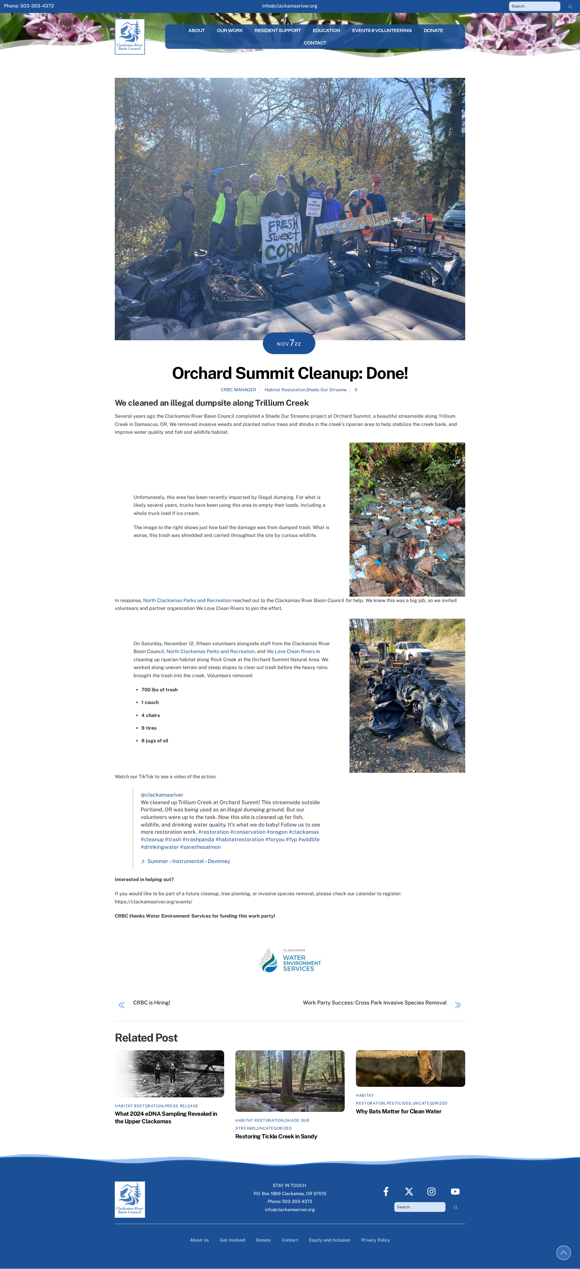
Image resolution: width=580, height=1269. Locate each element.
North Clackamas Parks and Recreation (187, 600)
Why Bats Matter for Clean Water (398, 1111)
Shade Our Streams (326, 389)
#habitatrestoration (239, 839)
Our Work (230, 30)
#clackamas (304, 832)
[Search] (570, 6)
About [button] (196, 30)
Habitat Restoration (285, 389)
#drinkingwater (160, 847)
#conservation (248, 832)
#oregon (277, 832)
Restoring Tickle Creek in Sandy (276, 1136)
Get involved (232, 1239)
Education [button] (326, 30)
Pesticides (399, 1103)
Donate (433, 30)
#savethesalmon (200, 847)
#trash (173, 839)
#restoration (213, 832)
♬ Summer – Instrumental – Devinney (185, 861)
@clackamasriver (162, 795)
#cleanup (152, 839)
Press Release (181, 1106)
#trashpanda (198, 839)
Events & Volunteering (382, 30)
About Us (199, 1239)
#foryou (275, 839)
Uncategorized (274, 1128)
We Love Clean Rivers (291, 651)
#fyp (291, 839)
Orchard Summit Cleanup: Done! (290, 372)
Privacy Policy (375, 1239)
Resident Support (278, 30)
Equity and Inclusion (329, 1239)
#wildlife (309, 839)
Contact (315, 42)
